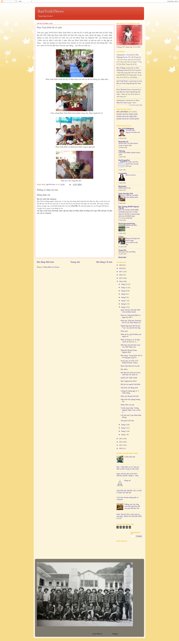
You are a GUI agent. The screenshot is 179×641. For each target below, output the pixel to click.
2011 (121, 445)
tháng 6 (124, 304)
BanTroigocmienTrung (126, 223)
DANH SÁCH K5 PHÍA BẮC (127, 116)
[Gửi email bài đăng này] (74, 185)
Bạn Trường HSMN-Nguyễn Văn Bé (128, 207)
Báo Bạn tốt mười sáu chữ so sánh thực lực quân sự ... (131, 374)
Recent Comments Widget (137, 105)
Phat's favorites (131, 175)
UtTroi (120, 237)
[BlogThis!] (75, 185)
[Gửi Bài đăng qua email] (69, 184)
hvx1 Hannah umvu (124, 89)
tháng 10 (124, 291)
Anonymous (121, 55)
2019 (121, 265)
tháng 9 (124, 294)
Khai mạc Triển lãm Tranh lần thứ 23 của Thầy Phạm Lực (131, 322)
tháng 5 (124, 307)
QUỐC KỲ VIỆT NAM (129, 378)
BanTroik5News (51, 11)
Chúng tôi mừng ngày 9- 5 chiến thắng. (130, 392)
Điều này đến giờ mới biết (130, 396)
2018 (121, 268)
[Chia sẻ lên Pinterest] (81, 185)
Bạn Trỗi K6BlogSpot (126, 128)
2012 (121, 442)
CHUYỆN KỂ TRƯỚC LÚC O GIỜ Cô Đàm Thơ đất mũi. (129, 492)
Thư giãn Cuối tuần (127, 420)
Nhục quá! (124, 331)
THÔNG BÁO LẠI (124, 188)
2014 (121, 281)
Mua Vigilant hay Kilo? (129, 381)
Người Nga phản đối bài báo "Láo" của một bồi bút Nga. (131, 327)
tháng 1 (124, 434)
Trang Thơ (122, 250)
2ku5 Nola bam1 (122, 81)
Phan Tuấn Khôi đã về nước (130, 366)
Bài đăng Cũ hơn (104, 262)
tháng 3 (124, 428)
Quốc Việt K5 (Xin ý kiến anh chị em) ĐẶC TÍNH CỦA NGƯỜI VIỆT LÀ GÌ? (129, 516)
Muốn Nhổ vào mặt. (127, 405)
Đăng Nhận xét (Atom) (51, 267)
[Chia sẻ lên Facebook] (79, 185)
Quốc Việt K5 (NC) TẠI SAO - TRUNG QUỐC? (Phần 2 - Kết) (127, 475)
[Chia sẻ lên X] (77, 185)
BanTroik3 (122, 186)
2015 (121, 278)
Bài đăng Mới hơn (45, 262)
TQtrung (121, 151)
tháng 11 (124, 287)
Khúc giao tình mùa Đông (126, 252)
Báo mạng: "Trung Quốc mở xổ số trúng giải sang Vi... (131, 356)
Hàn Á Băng (121, 68)
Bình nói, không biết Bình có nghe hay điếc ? (130, 316)
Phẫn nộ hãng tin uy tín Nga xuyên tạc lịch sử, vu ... (130, 341)
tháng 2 (124, 431)
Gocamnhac (122, 173)
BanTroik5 (122, 257)
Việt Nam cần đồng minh (129, 388)
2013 (121, 439)
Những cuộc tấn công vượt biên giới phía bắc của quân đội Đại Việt (132, 506)
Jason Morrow (97, 634)
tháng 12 (124, 284)
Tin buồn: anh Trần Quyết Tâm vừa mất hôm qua (132, 164)
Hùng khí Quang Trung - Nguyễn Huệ (129, 351)
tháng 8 (124, 297)
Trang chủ (75, 262)
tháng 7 (124, 301)
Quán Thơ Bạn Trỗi (125, 193)
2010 (121, 448)
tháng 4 (124, 425)
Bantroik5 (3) (123, 142)
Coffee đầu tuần (129, 457)
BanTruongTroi (124, 160)
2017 (121, 272)
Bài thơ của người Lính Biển (130, 384)
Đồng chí (127, 480)
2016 (121, 275)
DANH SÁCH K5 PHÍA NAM (127, 114)
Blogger (115, 634)
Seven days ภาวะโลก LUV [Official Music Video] (129, 362)
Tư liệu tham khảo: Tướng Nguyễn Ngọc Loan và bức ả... (130, 410)
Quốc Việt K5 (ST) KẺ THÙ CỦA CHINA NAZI (130, 311)
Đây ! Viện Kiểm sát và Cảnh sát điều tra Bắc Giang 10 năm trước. (128, 468)
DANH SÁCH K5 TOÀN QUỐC (128, 119)
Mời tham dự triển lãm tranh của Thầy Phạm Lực (130, 346)
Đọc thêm (124, 369)
